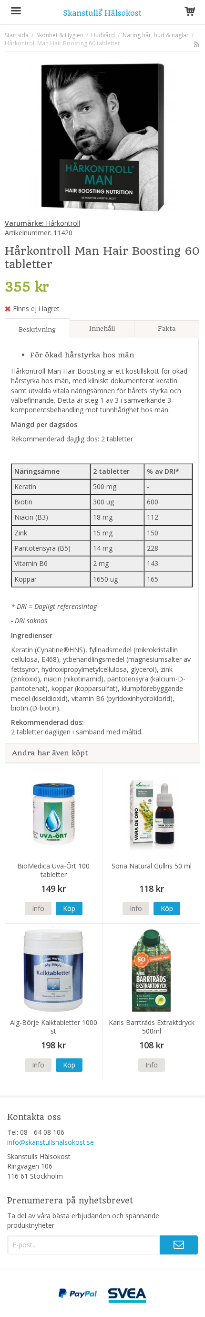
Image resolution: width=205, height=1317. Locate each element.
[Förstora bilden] (102, 136)
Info (38, 908)
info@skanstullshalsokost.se (50, 1142)
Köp (69, 908)
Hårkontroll (42, 223)
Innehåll (102, 328)
